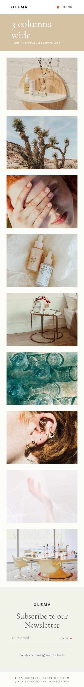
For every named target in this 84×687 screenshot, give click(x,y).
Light (42, 380)
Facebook (26, 655)
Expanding (42, 145)
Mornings (42, 557)
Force (42, 439)
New (30, 80)
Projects (49, 80)
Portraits (30, 197)
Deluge (42, 322)
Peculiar (42, 263)
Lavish (42, 204)
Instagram (43, 655)
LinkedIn (59, 655)
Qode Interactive (30, 681)
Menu (68, 7)
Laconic (42, 86)
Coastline (42, 498)
